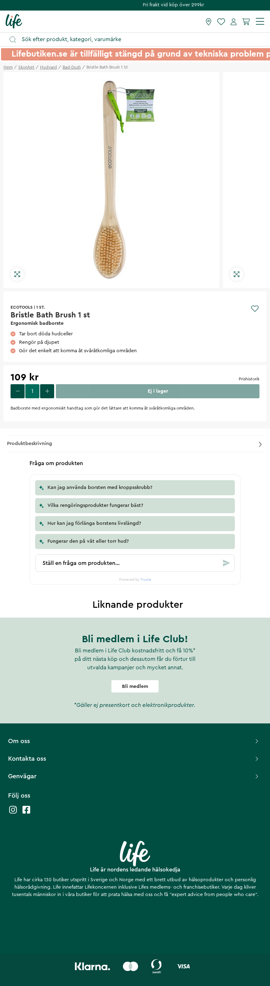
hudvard (48, 67)
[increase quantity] (47, 391)
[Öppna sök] (138, 39)
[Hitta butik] (209, 21)
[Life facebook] (26, 813)
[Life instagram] (13, 813)
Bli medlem (135, 686)
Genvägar (22, 776)
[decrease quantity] (18, 391)
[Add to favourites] (254, 308)
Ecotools (22, 307)
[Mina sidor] (234, 21)
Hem (8, 67)
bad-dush (72, 67)
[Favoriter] (221, 21)
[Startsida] (14, 21)
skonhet (26, 67)
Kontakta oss (27, 758)
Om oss (19, 741)
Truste (145, 579)
